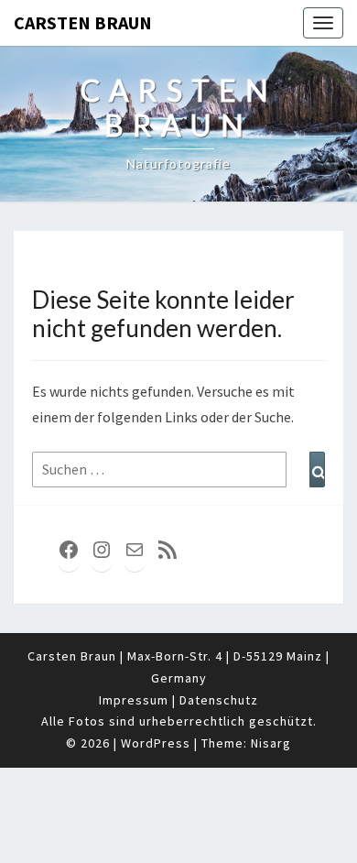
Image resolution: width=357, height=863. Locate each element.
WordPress (155, 743)
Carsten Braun (83, 22)
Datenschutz (218, 700)
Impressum (133, 700)
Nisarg (271, 743)
